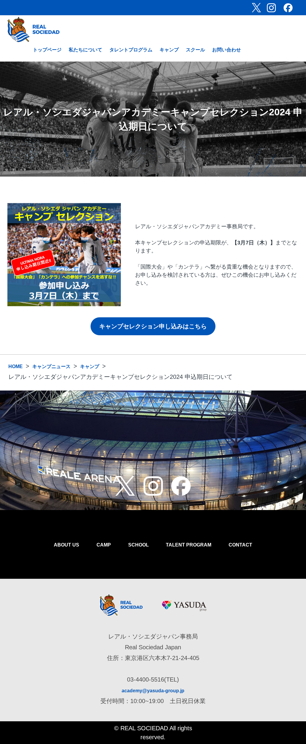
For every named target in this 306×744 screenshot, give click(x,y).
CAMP (104, 544)
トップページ (47, 49)
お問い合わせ (226, 49)
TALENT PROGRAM (188, 544)
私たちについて (85, 49)
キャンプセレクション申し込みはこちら (153, 326)
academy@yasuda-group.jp (153, 690)
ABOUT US (66, 544)
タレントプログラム (130, 49)
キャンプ (169, 49)
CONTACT (240, 544)
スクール (195, 49)
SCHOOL (138, 544)
